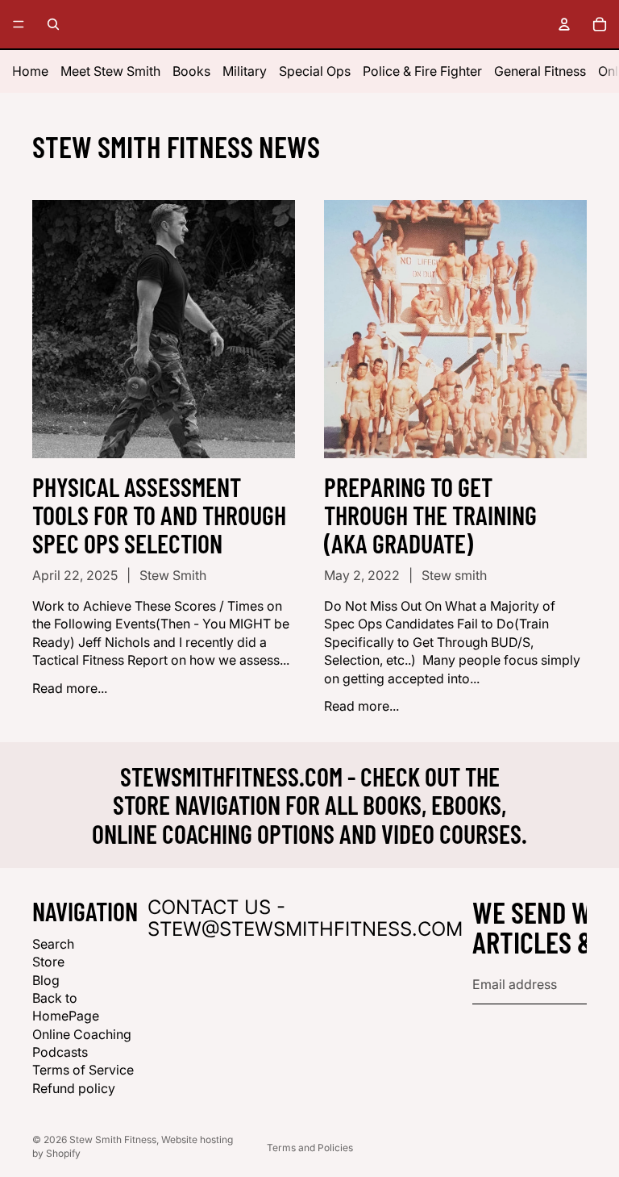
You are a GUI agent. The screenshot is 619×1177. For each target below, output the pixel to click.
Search (53, 944)
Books (191, 71)
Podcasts (60, 1052)
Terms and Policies (310, 1148)
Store (48, 962)
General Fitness (540, 71)
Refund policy (73, 1088)
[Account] (564, 24)
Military (244, 71)
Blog (46, 979)
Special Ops (315, 71)
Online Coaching (81, 1034)
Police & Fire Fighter (422, 71)
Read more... (69, 688)
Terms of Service (83, 1070)
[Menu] (18, 24)
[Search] (53, 24)
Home (30, 71)
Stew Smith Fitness (112, 1139)
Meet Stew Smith (110, 71)
